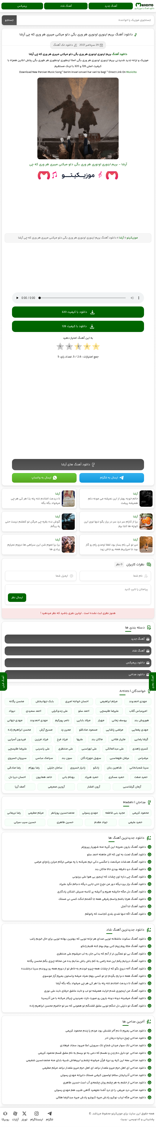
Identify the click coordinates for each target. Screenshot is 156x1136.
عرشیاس (143, 758)
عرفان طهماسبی (119, 758)
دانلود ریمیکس (135, 662)
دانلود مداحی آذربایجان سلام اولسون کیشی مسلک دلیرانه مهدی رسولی (103, 1075)
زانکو (96, 768)
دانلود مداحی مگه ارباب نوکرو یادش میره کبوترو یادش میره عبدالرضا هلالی (101, 1097)
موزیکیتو (144, 6)
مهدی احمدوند (138, 701)
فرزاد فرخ (62, 739)
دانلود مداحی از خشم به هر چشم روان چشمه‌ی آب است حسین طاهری (104, 1082)
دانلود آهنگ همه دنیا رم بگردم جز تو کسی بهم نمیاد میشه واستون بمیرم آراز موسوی (94, 976)
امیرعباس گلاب (138, 711)
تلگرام (49, 1119)
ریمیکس (22, 6)
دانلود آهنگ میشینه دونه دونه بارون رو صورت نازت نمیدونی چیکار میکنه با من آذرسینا (93, 998)
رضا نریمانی (14, 813)
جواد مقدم (100, 822)
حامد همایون (44, 777)
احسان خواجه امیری (77, 701)
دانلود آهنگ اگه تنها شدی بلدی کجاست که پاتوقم (115, 914)
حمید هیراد (91, 777)
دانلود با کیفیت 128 (74, 326)
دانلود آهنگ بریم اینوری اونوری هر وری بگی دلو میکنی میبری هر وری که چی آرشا (76, 34)
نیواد (12, 711)
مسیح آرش (46, 730)
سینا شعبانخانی (139, 768)
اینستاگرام (36, 1119)
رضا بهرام (34, 768)
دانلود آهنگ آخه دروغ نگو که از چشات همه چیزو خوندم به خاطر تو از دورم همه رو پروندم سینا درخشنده (83, 969)
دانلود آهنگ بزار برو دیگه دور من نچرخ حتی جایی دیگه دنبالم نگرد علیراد (102, 884)
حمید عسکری (116, 777)
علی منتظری (65, 749)
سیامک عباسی (44, 758)
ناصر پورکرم (62, 720)
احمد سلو (83, 711)
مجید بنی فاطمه (115, 813)
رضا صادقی (14, 768)
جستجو (9, 20)
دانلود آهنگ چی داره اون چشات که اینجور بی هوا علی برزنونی (109, 877)
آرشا (121, 238)
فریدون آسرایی (17, 739)
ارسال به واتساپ (41, 478)
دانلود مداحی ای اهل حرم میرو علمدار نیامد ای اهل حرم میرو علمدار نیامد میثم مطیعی (94, 1068)
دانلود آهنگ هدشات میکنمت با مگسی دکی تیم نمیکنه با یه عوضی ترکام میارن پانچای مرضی (90, 862)
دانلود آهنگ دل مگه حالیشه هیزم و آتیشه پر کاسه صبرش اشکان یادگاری (101, 892)
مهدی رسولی (90, 813)
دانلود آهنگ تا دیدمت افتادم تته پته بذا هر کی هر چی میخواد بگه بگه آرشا (101, 983)
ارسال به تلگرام (109, 478)
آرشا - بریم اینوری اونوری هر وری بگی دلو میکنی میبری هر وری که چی (78, 164)
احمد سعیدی (33, 711)
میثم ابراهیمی (109, 701)
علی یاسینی (43, 749)
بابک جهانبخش (45, 701)
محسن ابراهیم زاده (19, 730)
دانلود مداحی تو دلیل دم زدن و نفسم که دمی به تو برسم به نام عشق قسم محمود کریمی (92, 1053)
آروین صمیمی (56, 787)
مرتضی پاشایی (114, 730)
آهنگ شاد (66, 6)
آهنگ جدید (111, 6)
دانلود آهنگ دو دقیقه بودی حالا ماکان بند (120, 869)
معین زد (66, 730)
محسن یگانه (16, 701)
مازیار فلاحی (118, 739)
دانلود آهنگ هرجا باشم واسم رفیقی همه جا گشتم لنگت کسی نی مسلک (102, 899)
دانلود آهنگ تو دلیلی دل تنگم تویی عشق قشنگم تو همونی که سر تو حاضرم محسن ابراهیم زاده (87, 1006)
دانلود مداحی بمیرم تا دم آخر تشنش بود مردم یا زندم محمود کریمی (105, 1031)
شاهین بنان (114, 768)
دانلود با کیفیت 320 (74, 312)
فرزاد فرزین (41, 739)
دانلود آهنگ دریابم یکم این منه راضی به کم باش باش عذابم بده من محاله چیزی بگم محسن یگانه (86, 961)
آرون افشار (93, 787)
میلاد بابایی (84, 720)
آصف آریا (20, 787)
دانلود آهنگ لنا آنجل (133, 906)
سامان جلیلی (54, 768)
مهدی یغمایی (140, 730)
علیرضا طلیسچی (109, 711)
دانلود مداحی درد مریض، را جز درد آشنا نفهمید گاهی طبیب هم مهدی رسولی (100, 1090)
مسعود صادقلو (88, 730)
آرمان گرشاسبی (132, 787)
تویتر (24, 1119)
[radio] (96, 347)
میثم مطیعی (36, 813)
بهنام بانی (68, 777)
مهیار (101, 720)
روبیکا (5, 1119)
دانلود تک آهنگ (63, 45)
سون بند (67, 758)
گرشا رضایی (141, 739)
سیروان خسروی (17, 758)
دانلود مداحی (137, 674)
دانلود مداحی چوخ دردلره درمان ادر (125, 1038)
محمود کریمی (140, 813)
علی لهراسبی (89, 749)
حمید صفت (140, 777)
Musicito (131, 72)
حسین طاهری (65, 822)
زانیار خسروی (77, 768)
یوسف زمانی (119, 720)
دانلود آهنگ (119, 54)
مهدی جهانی (15, 720)
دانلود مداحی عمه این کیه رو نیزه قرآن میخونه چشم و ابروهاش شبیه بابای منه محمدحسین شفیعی (86, 1060)
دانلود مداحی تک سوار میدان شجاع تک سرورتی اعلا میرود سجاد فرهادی (103, 1045)
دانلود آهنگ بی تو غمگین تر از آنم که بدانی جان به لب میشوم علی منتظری (101, 954)
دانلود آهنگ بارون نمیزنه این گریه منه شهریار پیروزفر (113, 847)
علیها (80, 739)
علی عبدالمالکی (114, 749)
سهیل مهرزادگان (91, 758)
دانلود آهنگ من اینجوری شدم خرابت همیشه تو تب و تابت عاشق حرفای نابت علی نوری (95, 991)
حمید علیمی (135, 822)
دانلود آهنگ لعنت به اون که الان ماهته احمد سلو (116, 854)
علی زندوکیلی (60, 711)
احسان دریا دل (17, 777)
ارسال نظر (17, 597)
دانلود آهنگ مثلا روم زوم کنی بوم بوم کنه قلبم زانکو (113, 946)
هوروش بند (141, 720)
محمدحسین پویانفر (63, 813)
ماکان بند (97, 739)
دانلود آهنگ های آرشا (75, 464)
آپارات (15, 1119)
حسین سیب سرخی (25, 822)
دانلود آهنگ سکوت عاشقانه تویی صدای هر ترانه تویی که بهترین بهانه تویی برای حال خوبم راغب (88, 939)
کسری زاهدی (140, 749)
